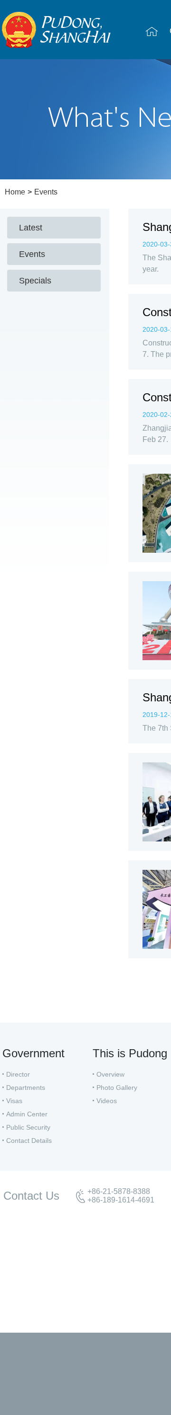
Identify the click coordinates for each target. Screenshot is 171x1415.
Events (45, 192)
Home (15, 192)
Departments (25, 1087)
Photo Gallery (116, 1087)
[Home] (152, 31)
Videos (106, 1101)
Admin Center (27, 1114)
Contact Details (29, 1140)
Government (33, 1053)
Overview (110, 1074)
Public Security (28, 1127)
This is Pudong (130, 1053)
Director (18, 1074)
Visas (14, 1101)
